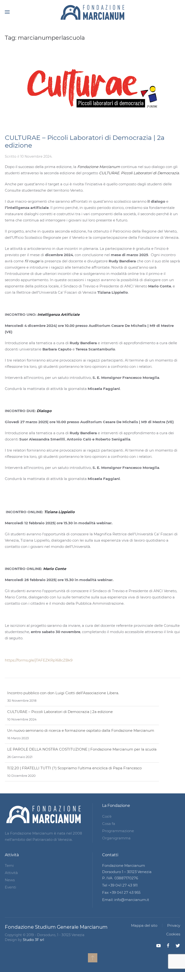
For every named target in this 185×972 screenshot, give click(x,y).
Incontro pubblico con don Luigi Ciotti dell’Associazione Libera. (63, 768)
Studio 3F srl (33, 940)
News (10, 880)
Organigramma (116, 838)
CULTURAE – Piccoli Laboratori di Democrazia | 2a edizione (85, 141)
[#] (92, 957)
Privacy (173, 925)
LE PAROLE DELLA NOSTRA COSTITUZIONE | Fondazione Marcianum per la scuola (82, 730)
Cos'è (107, 816)
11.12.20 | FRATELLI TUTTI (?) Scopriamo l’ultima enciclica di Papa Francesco (74, 749)
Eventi (10, 887)
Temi (9, 865)
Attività (11, 872)
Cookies (173, 934)
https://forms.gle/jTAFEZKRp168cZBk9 (39, 660)
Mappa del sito (144, 925)
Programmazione (118, 831)
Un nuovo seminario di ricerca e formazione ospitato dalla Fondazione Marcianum (80, 711)
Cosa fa (108, 823)
